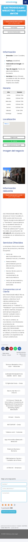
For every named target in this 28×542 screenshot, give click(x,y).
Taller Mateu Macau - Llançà (6, 354)
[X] (7, 348)
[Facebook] (3, 348)
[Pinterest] (11, 348)
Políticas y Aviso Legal (12, 534)
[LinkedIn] (19, 348)
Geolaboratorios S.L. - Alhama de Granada (21, 354)
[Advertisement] (14, 41)
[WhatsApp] (15, 348)
